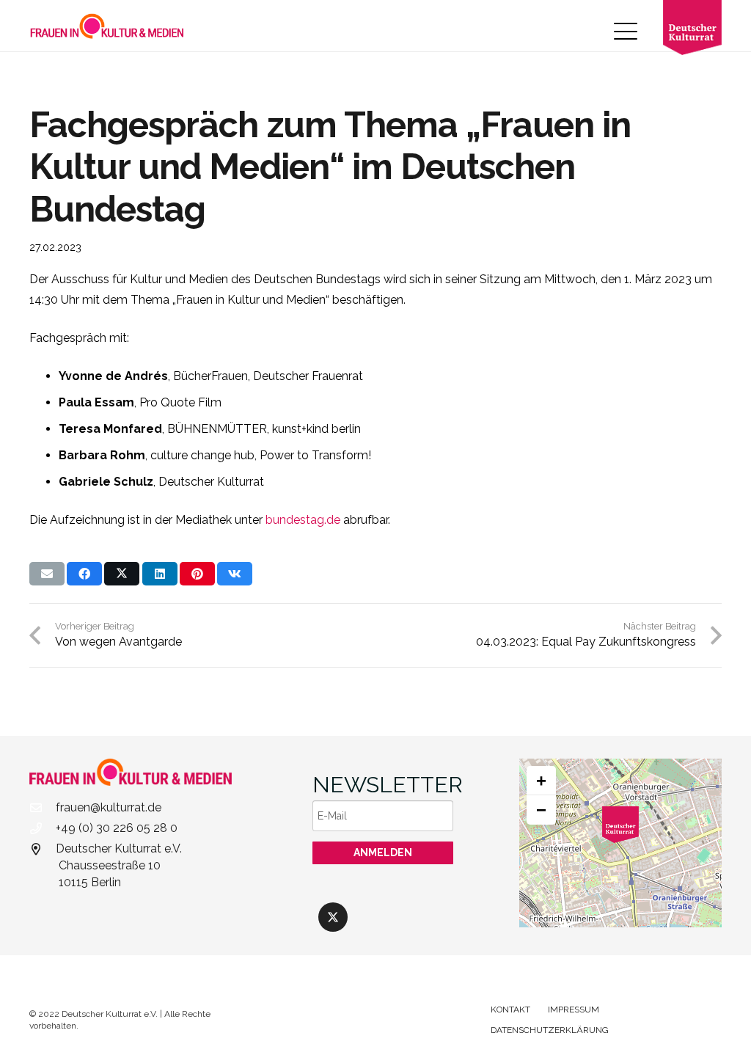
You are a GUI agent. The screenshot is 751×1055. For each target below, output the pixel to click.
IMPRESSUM (573, 1009)
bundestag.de (302, 520)
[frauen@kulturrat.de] (42, 808)
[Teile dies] (84, 573)
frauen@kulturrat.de (108, 807)
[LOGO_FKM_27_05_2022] (107, 25)
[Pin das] (197, 573)
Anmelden (382, 852)
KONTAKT (510, 1009)
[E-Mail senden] (47, 573)
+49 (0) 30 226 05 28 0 (116, 828)
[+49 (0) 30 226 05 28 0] (42, 828)
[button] (625, 31)
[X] (333, 917)
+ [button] (541, 780)
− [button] (541, 809)
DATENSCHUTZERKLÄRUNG (550, 1030)
